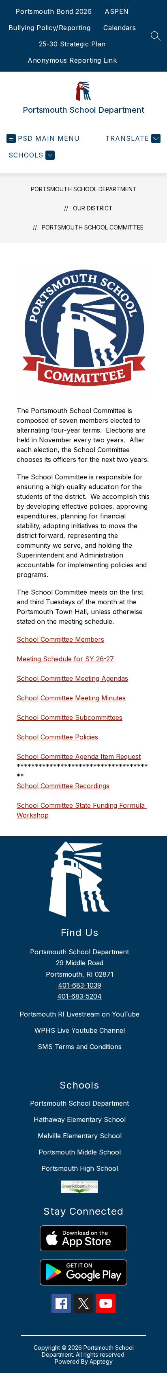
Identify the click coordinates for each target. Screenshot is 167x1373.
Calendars (119, 28)
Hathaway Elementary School (80, 1119)
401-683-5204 (79, 996)
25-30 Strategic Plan (72, 44)
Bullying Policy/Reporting (50, 28)
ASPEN (117, 11)
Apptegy (101, 1361)
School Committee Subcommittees (69, 717)
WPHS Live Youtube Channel (79, 1030)
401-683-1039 (79, 985)
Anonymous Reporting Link (72, 60)
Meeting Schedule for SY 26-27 (65, 659)
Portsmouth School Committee (92, 227)
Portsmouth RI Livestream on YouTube (79, 1014)
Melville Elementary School (80, 1136)
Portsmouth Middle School (80, 1152)
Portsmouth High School (79, 1168)
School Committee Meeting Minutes (71, 698)
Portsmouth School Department (84, 189)
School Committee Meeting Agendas (72, 678)
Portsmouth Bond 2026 (53, 11)
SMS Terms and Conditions (80, 1047)
